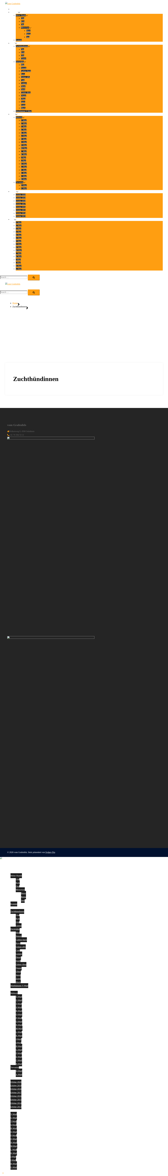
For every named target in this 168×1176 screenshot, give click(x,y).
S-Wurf (24, 130)
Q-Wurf (24, 136)
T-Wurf (24, 127)
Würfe (12, 114)
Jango (23, 102)
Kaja (22, 21)
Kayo (23, 74)
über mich (14, 12)
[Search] (34, 278)
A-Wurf (24, 189)
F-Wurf (24, 170)
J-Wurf (23, 158)
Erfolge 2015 (21, 210)
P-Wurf (24, 139)
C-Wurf (24, 176)
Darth (23, 89)
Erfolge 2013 (21, 216)
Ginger (23, 59)
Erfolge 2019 (21, 198)
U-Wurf (24, 124)
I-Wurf (23, 161)
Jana (27, 37)
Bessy (28, 31)
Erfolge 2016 (21, 207)
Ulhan (23, 99)
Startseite (13, 9)
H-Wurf (24, 164)
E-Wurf (24, 173)
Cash (23, 80)
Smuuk (23, 68)
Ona (22, 25)
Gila (22, 18)
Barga (28, 34)
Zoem (23, 105)
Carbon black (26, 71)
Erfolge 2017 (21, 204)
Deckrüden (20, 62)
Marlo (23, 108)
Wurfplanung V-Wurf (24, 111)
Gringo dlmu (26, 93)
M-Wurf (24, 148)
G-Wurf (24, 167)
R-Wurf (24, 133)
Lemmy (24, 83)
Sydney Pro (50, 852)
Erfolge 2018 (21, 201)
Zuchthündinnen (22, 46)
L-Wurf (24, 151)
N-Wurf (24, 145)
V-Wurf (24, 120)
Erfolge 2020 (21, 195)
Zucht (12, 43)
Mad (22, 65)
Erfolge (13, 192)
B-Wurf (24, 179)
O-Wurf (24, 142)
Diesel (23, 86)
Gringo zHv (25, 77)
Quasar (23, 96)
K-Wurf (24, 154)
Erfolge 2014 (21, 213)
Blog (12, 219)
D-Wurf (24, 185)
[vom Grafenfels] (12, 3)
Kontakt (19, 40)
